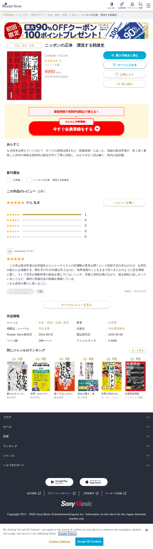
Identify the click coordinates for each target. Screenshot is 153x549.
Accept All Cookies (89, 541)
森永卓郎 (59, 397)
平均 (29, 203)
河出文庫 (63, 55)
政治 (74, 15)
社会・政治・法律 (57, 15)
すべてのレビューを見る (76, 304)
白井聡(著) (50, 55)
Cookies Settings (59, 541)
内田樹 (141, 397)
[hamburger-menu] (148, 5)
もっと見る (138, 350)
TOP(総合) (8, 15)
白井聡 (16, 180)
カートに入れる (127, 64)
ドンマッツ (131, 397)
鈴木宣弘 (35, 397)
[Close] (146, 530)
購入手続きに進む (127, 55)
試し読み (127, 84)
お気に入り (127, 74)
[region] (76, 536)
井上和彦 (82, 397)
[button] (115, 493)
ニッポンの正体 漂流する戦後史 (51, 180)
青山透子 (11, 397)
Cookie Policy (67, 533)
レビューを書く (53, 65)
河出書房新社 (116, 328)
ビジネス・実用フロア (31, 15)
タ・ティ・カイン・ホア (114, 397)
